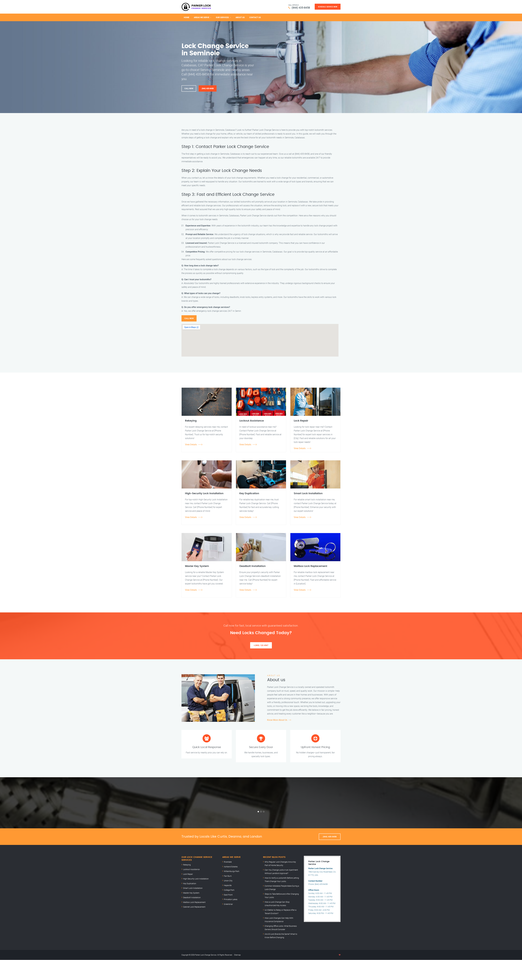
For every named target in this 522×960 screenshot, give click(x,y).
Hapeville (228, 885)
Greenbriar (228, 904)
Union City (228, 880)
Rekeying (187, 864)
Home (186, 17)
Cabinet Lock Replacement (194, 907)
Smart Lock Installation (193, 888)
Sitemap (237, 955)
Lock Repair (188, 874)
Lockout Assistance (191, 869)
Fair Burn (228, 876)
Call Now (188, 88)
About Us (240, 17)
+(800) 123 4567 (261, 645)
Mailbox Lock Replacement (194, 902)
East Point (228, 894)
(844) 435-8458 (301, 7)
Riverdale (228, 862)
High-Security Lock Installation (196, 878)
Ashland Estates (231, 866)
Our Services (222, 17)
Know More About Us (277, 719)
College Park (229, 890)
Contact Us (255, 17)
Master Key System (191, 893)
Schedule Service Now (327, 7)
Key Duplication (189, 883)
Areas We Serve (201, 17)
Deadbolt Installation (192, 897)
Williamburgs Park (231, 871)
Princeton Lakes (230, 899)
